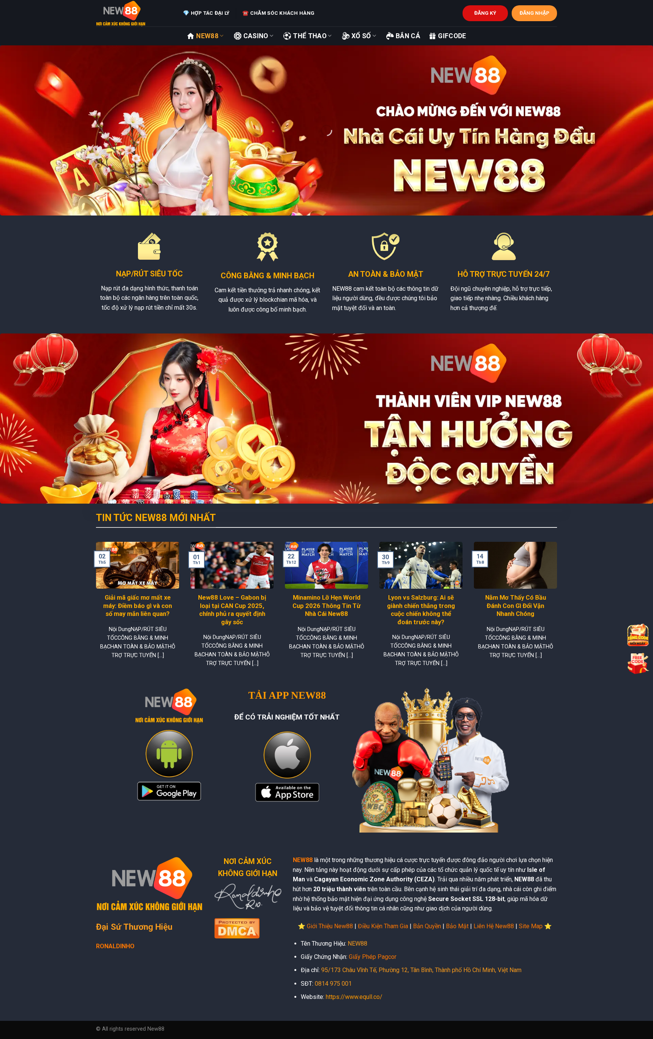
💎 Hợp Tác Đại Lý (206, 13)
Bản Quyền (427, 926)
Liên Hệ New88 (494, 926)
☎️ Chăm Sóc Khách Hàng (278, 13)
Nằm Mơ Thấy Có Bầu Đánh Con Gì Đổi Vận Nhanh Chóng (515, 605)
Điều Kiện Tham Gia (383, 926)
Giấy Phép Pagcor (372, 956)
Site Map (531, 926)
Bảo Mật (457, 926)
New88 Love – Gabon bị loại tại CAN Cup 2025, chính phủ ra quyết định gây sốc (232, 610)
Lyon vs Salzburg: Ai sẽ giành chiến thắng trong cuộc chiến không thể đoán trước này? (421, 610)
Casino (255, 36)
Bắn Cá (408, 36)
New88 (207, 36)
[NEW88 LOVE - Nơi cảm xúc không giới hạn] (134, 13)
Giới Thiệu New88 (330, 926)
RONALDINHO (115, 946)
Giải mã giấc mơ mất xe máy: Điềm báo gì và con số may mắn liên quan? (137, 605)
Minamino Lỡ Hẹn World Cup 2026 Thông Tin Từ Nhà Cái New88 (326, 605)
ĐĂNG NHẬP (534, 13)
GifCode (452, 36)
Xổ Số (361, 36)
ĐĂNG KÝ (485, 13)
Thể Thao (309, 36)
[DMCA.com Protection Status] (237, 927)
